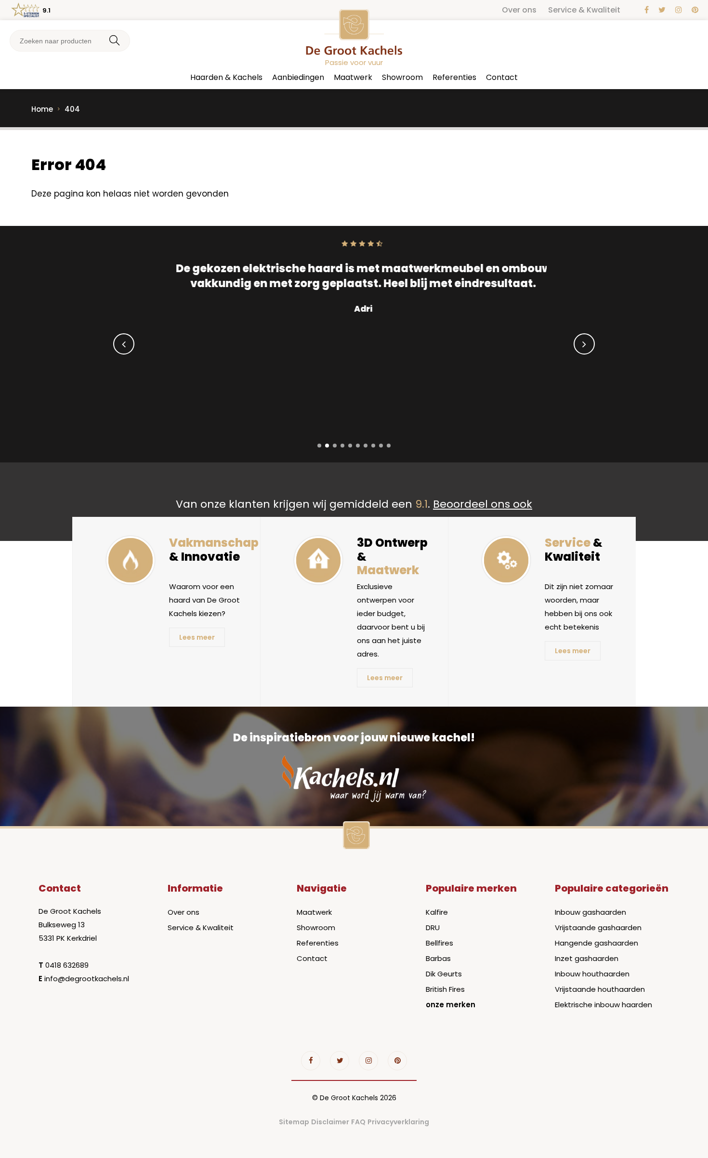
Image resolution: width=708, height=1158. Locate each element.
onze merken (450, 1005)
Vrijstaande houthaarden (600, 989)
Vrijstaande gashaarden (598, 927)
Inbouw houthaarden (592, 974)
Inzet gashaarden (586, 958)
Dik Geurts (444, 974)
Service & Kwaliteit (584, 9)
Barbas (438, 958)
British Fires (445, 989)
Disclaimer (330, 1122)
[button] (319, 445)
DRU (433, 927)
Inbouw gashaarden (590, 912)
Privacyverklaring (398, 1122)
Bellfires (439, 943)
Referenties (454, 77)
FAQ (358, 1122)
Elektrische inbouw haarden (603, 1005)
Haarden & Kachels (226, 77)
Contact (502, 77)
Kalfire (437, 912)
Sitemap (294, 1122)
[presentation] (123, 344)
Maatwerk (353, 77)
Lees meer (197, 637)
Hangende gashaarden (596, 943)
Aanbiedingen (298, 77)
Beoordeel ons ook (482, 504)
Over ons (519, 9)
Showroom (402, 77)
